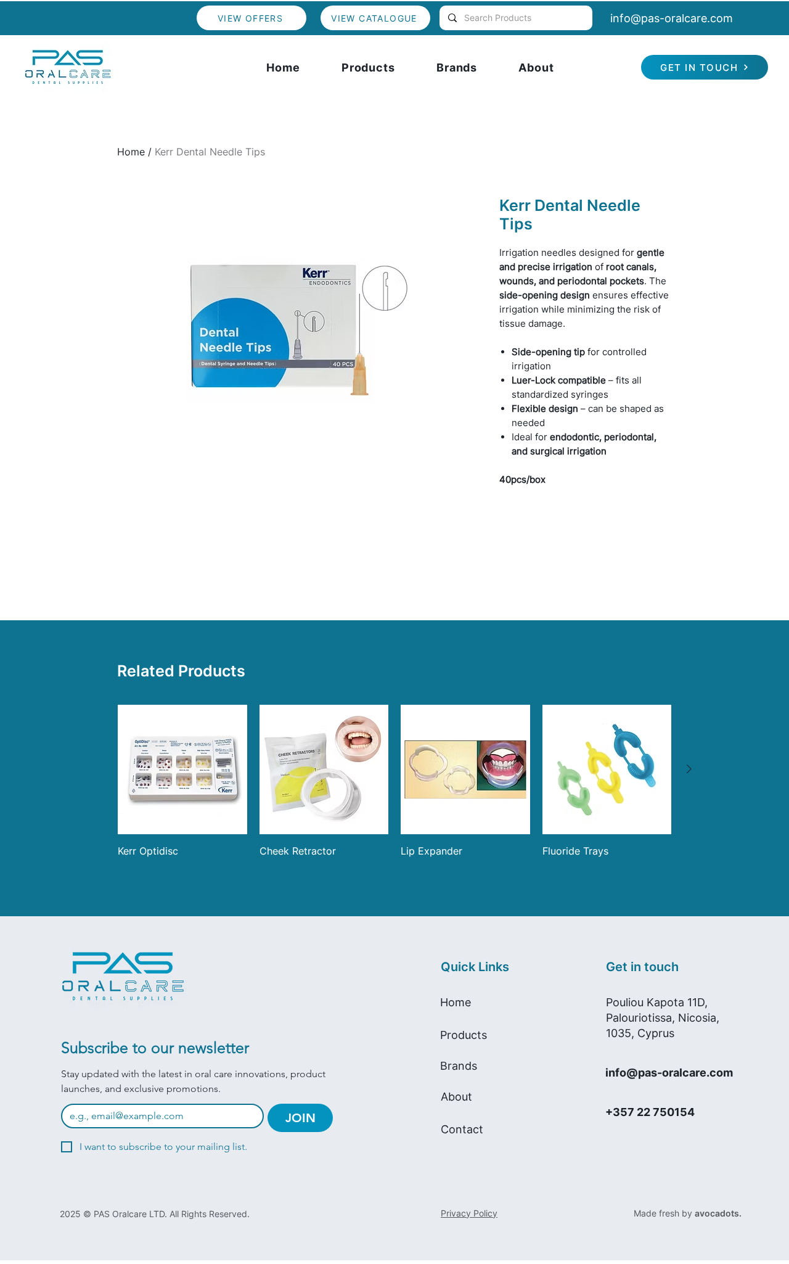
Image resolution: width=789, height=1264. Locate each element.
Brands (458, 1065)
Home (131, 152)
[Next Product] (689, 768)
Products (463, 1034)
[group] (394, 788)
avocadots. (718, 1213)
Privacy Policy (469, 1213)
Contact (462, 1129)
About (456, 1096)
